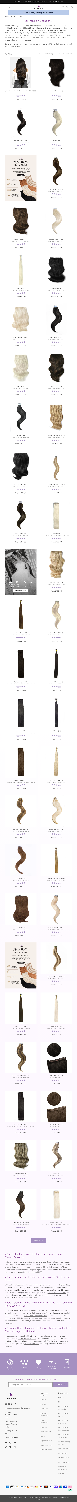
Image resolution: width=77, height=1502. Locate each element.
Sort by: (40, 54)
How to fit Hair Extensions (63, 1422)
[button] (5, 7)
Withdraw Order (46, 1449)
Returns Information (45, 1421)
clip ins (26, 35)
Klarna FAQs (62, 1453)
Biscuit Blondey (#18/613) (56, 435)
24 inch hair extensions (14, 46)
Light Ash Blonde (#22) (56, 927)
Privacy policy (23, 1497)
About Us (44, 1427)
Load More (38, 1240)
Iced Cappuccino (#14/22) (56, 976)
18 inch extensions (31, 1344)
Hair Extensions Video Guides (63, 1436)
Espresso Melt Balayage (21, 1222)
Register (43, 1404)
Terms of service (35, 1497)
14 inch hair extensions (27, 1338)
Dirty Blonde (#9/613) (20, 1173)
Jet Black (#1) (56, 288)
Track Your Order (47, 1445)
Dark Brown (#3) (56, 386)
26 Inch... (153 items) (17, 16)
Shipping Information (45, 1414)
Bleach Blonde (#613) (56, 829)
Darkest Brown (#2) (56, 91)
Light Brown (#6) (20, 878)
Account (43, 1399)
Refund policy (13, 1497)
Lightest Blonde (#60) (56, 239)
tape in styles (38, 35)
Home (7, 16)
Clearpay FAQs (63, 1457)
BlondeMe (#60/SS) (56, 582)
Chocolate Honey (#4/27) (20, 1075)
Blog (59, 1402)
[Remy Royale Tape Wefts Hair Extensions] (20, 178)
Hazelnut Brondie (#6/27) (20, 829)
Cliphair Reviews (46, 1441)
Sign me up (61, 1385)
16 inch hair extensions (59, 44)
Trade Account (46, 1432)
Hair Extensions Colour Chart (63, 1408)
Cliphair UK (38, 1499)
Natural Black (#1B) (56, 337)
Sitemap (61, 1474)
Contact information (59, 1497)
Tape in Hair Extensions (57, 1293)
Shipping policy (46, 1497)
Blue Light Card (63, 1462)
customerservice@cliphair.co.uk (17, 1408)
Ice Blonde (56, 140)
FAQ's (43, 1436)
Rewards (61, 1397)
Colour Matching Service (64, 1443)
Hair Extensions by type (63, 1415)
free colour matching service (35, 1316)
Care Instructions (64, 1448)
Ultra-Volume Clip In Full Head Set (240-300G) (20, 91)
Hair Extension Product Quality (63, 1429)
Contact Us (44, 1408)
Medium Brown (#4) (56, 189)
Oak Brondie (56, 1173)
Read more (37, 1272)
